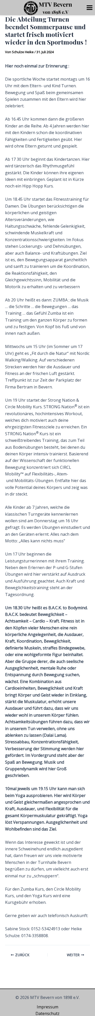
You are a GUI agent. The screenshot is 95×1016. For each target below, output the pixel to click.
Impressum (47, 1007)
